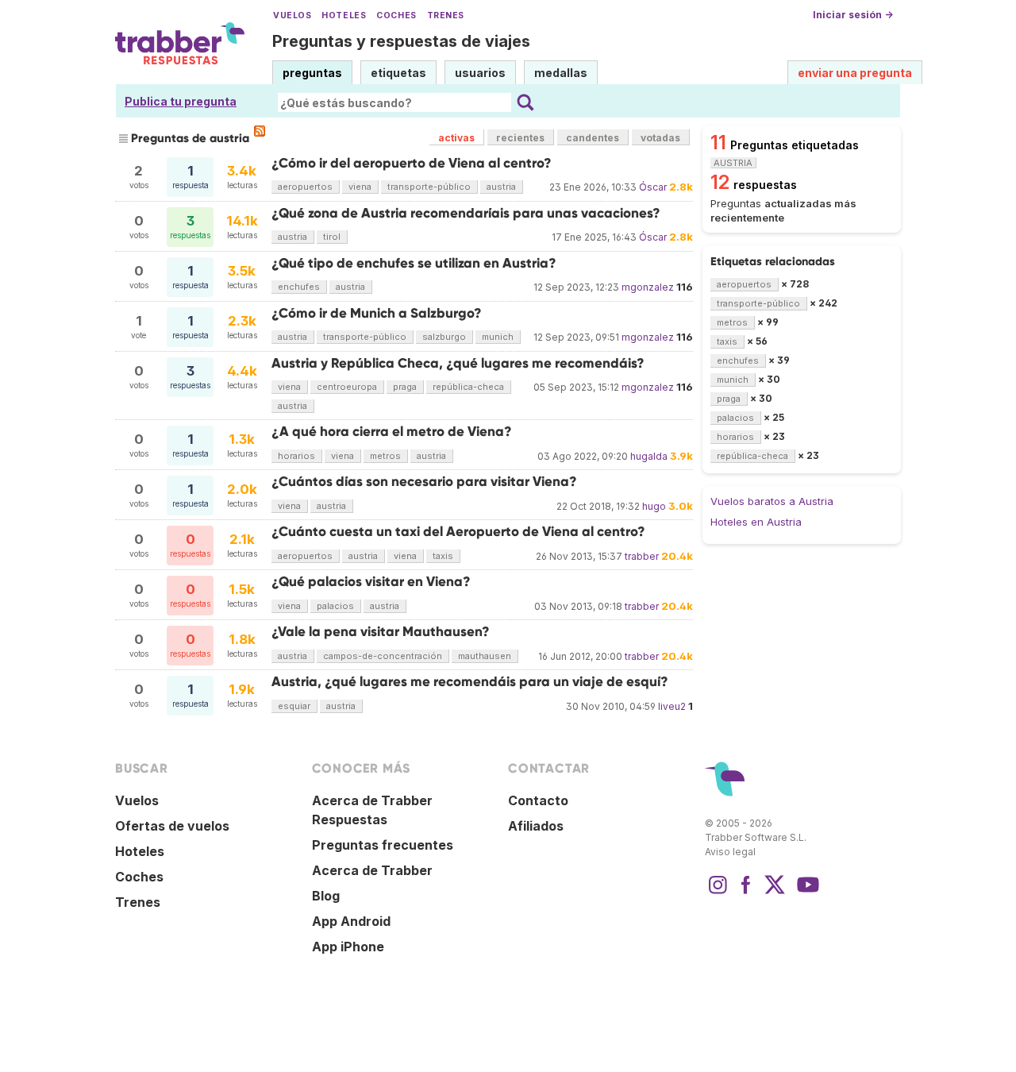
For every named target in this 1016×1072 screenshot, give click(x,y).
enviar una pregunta (855, 72)
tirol (332, 236)
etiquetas (398, 72)
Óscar (653, 187)
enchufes (299, 286)
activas (456, 138)
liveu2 (672, 706)
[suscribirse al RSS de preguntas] (259, 131)
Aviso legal (730, 852)
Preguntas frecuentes (382, 845)
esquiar (294, 705)
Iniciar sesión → (853, 15)
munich (498, 336)
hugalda (649, 456)
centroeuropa (347, 386)
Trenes (445, 15)
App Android (351, 921)
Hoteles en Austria (756, 521)
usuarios (480, 72)
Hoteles (343, 15)
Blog (326, 896)
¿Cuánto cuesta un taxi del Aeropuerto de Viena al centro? (458, 531)
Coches (396, 15)
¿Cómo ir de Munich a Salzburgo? (376, 313)
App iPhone (348, 946)
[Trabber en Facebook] (746, 892)
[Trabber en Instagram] (717, 892)
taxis (443, 555)
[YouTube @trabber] (806, 892)
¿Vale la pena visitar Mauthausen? (380, 631)
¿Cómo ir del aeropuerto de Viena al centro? (411, 163)
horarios (296, 455)
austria (501, 186)
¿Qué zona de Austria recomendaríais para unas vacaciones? (465, 213)
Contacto (538, 800)
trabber (642, 556)
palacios (335, 605)
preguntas (312, 72)
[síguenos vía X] (774, 892)
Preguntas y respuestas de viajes (401, 41)
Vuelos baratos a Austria (771, 501)
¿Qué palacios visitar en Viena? (371, 581)
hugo (654, 506)
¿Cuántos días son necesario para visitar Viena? (424, 481)
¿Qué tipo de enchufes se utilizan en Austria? (413, 263)
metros (385, 455)
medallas (560, 72)
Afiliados (536, 826)
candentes (592, 138)
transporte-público (429, 186)
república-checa (468, 386)
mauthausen (484, 655)
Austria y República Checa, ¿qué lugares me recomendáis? (458, 363)
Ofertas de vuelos (172, 826)
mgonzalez (648, 287)
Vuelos (292, 15)
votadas (660, 138)
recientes (520, 138)
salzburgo (444, 336)
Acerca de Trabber (372, 870)
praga (405, 386)
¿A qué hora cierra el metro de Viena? (391, 431)
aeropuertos (305, 186)
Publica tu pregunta (181, 101)
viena (359, 186)
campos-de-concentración (382, 655)
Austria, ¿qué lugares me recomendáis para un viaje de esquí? (469, 681)
